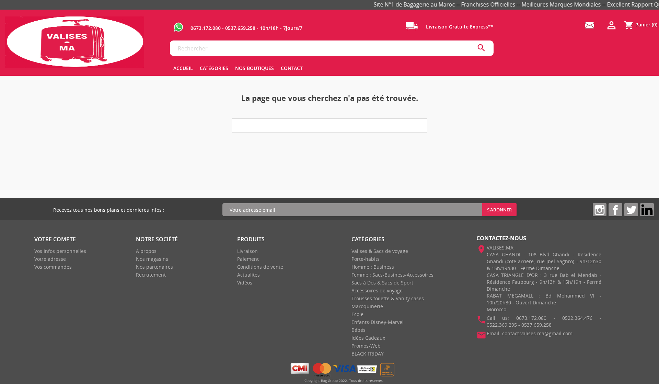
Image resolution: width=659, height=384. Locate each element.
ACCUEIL (183, 68)
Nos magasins (152, 259)
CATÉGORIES (214, 68)
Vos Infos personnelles (60, 251)
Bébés (358, 330)
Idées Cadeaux (368, 338)
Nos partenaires (154, 267)
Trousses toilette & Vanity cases (387, 298)
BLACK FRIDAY (367, 353)
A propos (146, 251)
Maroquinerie (367, 306)
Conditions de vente (260, 267)
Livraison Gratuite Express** (459, 26)
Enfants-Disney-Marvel (377, 322)
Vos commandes (53, 267)
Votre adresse (50, 259)
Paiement (248, 259)
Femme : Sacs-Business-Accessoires (392, 274)
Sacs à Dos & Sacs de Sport (382, 282)
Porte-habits (365, 259)
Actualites (248, 274)
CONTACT (292, 68)
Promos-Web (366, 345)
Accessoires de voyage (377, 290)
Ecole (357, 314)
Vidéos (244, 282)
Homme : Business (372, 267)
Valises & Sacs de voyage (379, 251)
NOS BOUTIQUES (254, 68)
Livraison (247, 251)
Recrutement (151, 274)
